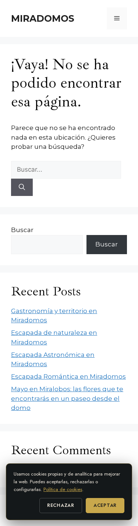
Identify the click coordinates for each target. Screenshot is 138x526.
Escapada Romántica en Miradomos (68, 376)
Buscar (22, 230)
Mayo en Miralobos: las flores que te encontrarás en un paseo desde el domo (67, 398)
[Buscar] (22, 187)
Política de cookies (62, 489)
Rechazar (60, 505)
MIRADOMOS (42, 18)
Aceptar (105, 505)
